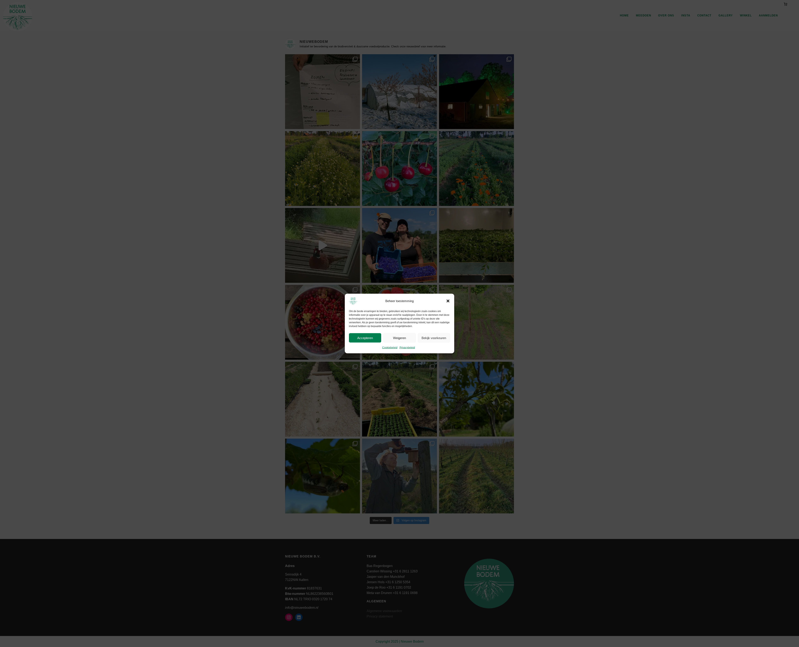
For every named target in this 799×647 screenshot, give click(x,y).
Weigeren (399, 337)
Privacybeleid (407, 347)
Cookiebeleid (389, 347)
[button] (448, 301)
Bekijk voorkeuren (434, 337)
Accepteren (365, 337)
